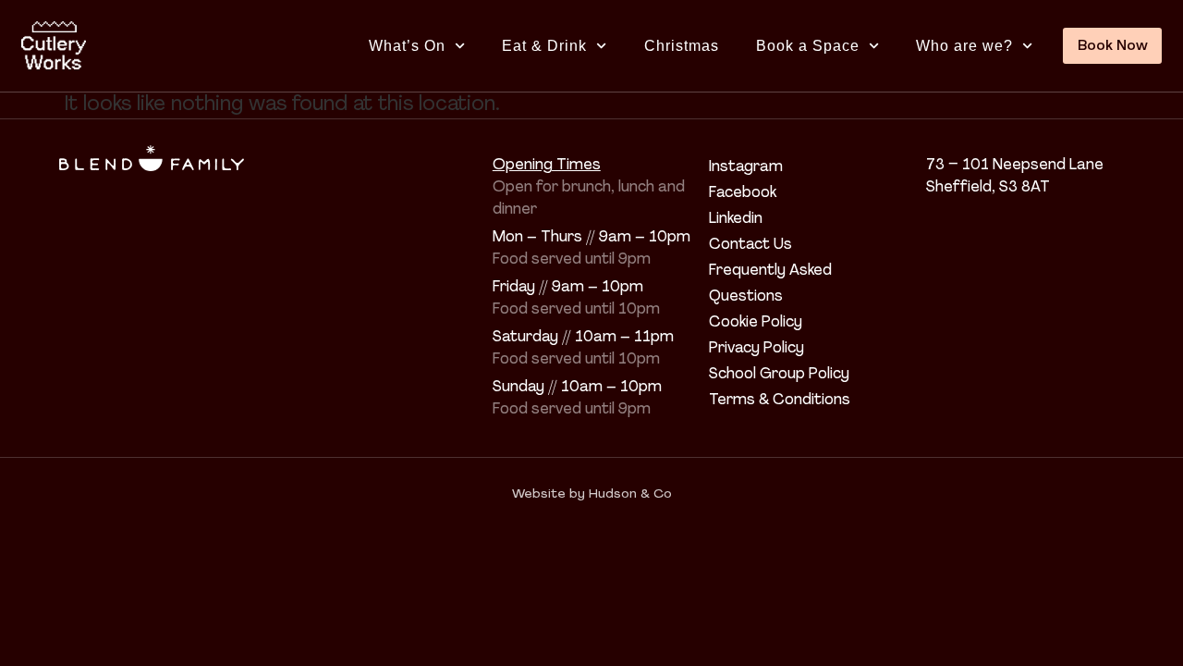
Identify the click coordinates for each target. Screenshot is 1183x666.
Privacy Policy (756, 348)
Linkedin (735, 219)
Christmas (681, 46)
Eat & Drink (544, 46)
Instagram (746, 167)
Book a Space (808, 46)
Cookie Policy (755, 322)
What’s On (407, 46)
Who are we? (964, 46)
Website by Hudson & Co (592, 494)
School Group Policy (779, 374)
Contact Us (750, 245)
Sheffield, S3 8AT (988, 187)
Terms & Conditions (779, 400)
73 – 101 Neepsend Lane (1015, 165)
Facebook (742, 193)
